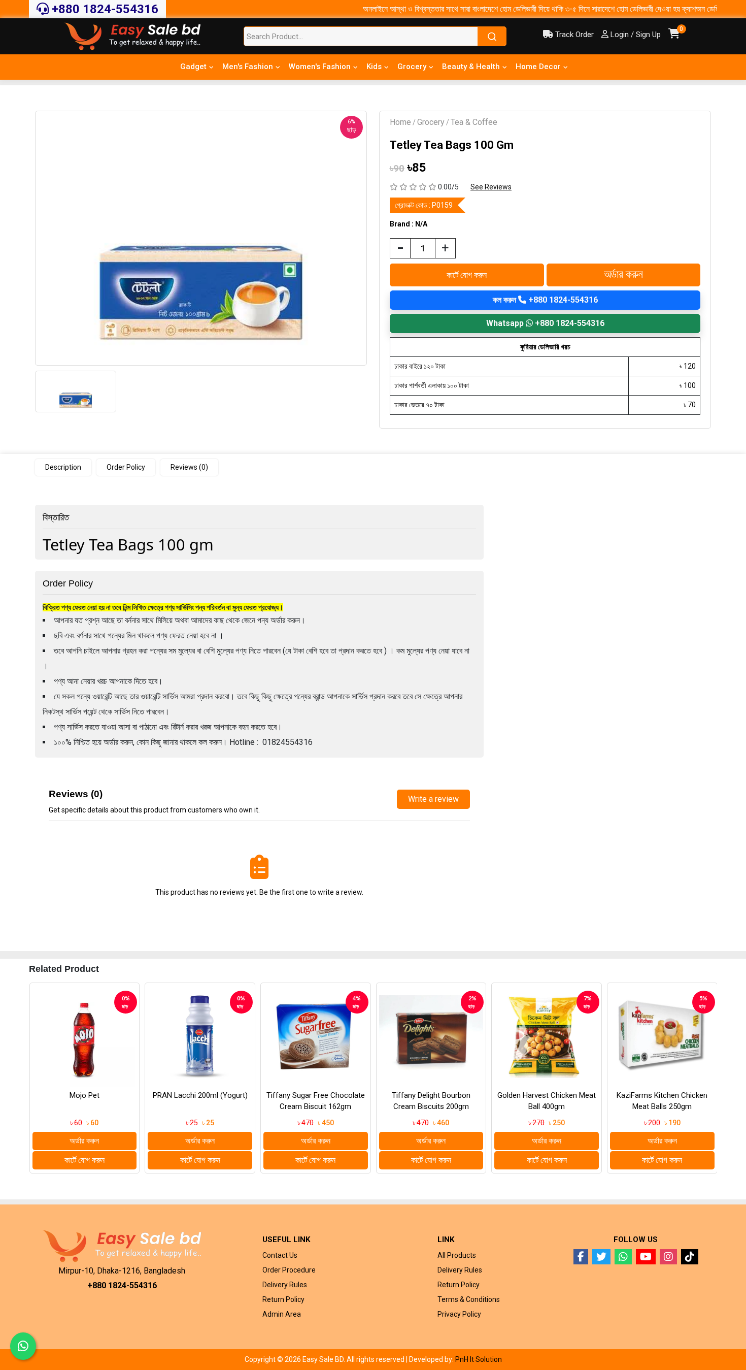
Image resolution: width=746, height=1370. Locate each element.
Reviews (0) (189, 467)
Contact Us (279, 1255)
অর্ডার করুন (623, 275)
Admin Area (281, 1314)
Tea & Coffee (474, 122)
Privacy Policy (459, 1314)
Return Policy (283, 1299)
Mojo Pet (84, 1095)
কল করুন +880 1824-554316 (545, 300)
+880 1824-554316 (103, 9)
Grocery (431, 122)
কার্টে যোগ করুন (467, 275)
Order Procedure (289, 1270)
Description (63, 467)
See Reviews (491, 187)
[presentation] (39, 1091)
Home (400, 122)
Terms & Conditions (468, 1299)
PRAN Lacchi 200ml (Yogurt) (200, 1095)
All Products (456, 1255)
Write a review (433, 799)
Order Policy (126, 467)
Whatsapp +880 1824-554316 (545, 323)
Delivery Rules (284, 1285)
